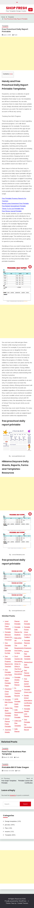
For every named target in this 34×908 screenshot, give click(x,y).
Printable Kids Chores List (9, 702)
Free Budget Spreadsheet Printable (14, 206)
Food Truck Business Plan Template (14, 752)
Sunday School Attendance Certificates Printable (28, 700)
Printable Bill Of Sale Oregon (15, 767)
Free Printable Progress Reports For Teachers (9, 661)
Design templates (11, 821)
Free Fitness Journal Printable (12, 211)
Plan (6, 828)
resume (7, 831)
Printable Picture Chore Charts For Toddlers (27, 632)
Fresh (15, 35)
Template (5, 26)
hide (11, 74)
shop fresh (16, 8)
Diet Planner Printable (27, 672)
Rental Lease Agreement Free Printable (15, 203)
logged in (13, 795)
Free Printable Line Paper (8, 672)
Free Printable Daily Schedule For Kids (8, 648)
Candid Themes (22, 903)
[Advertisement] (17, 53)
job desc (7, 825)
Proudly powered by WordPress (16, 901)
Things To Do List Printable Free (13, 208)
